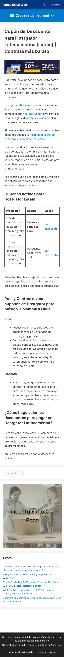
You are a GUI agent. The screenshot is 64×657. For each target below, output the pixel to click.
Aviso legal (14, 652)
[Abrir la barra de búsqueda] (43, 4)
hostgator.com (32, 113)
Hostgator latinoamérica (19, 105)
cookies (51, 652)
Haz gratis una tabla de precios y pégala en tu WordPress (32, 645)
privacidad (39, 652)
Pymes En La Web (14, 4)
